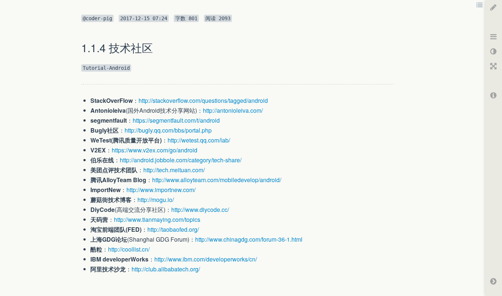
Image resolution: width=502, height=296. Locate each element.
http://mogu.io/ (155, 199)
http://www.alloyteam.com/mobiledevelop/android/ (216, 180)
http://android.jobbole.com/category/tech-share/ (180, 160)
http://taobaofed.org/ (173, 229)
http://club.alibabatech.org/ (166, 269)
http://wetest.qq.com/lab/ (199, 140)
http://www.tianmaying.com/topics (157, 219)
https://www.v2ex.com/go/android (154, 150)
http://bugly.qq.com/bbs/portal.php (168, 130)
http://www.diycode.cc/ (200, 209)
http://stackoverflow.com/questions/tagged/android (203, 100)
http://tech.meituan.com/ (174, 170)
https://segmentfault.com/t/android (176, 120)
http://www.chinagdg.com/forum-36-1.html (248, 239)
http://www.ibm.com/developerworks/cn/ (205, 259)
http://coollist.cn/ (129, 249)
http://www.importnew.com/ (161, 189)
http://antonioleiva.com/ (233, 110)
